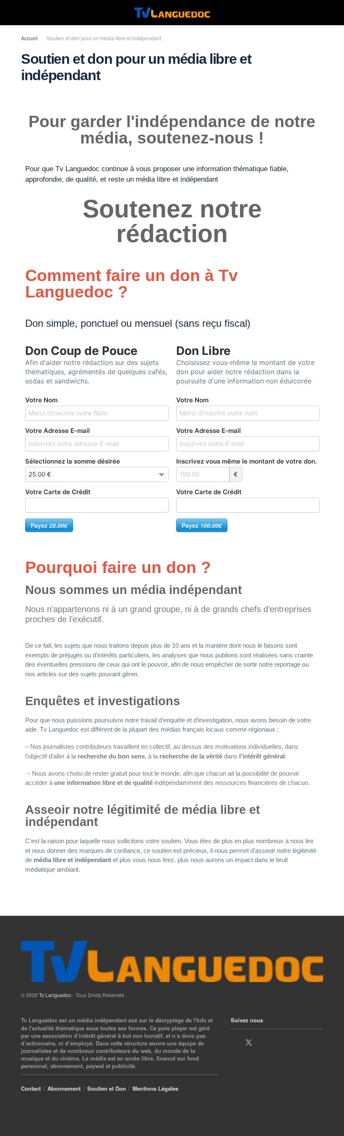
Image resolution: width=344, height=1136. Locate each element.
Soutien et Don (106, 1088)
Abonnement (64, 1088)
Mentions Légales (155, 1088)
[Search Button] (319, 12)
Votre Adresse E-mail (57, 431)
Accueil (29, 38)
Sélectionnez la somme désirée (72, 461)
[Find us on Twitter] (249, 1042)
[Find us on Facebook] (234, 1042)
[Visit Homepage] (172, 13)
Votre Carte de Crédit (58, 492)
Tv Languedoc (55, 994)
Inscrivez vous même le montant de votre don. (246, 461)
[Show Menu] (24, 12)
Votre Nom (41, 400)
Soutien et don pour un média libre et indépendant (104, 38)
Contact (31, 1088)
